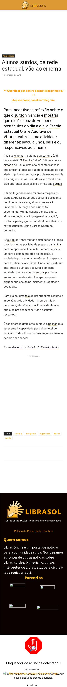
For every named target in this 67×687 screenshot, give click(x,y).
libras (57, 433)
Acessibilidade (8, 56)
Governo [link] (17, 347)
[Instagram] (27, 526)
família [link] (52, 179)
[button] (62, 5)
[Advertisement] (33, 391)
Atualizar (32, 685)
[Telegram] (40, 80)
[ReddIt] (56, 80)
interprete (31, 433)
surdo (8, 438)
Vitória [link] (10, 137)
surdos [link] (57, 183)
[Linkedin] (48, 80)
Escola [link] (55, 126)
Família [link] (27, 160)
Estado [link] (32, 347)
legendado (45, 433)
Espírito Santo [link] (50, 347)
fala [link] (27, 296)
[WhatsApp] (31, 80)
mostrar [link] (51, 115)
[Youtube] (46, 526)
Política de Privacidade (27, 531)
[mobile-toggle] (6, 5)
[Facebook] (7, 80)
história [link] (8, 165)
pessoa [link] (52, 323)
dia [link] (32, 126)
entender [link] (9, 277)
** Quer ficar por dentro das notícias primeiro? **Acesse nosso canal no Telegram (33, 95)
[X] (15, 80)
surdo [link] (19, 115)
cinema (18, 433)
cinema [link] (40, 147)
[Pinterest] (23, 80)
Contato (48, 531)
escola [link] (59, 174)
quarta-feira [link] (44, 155)
